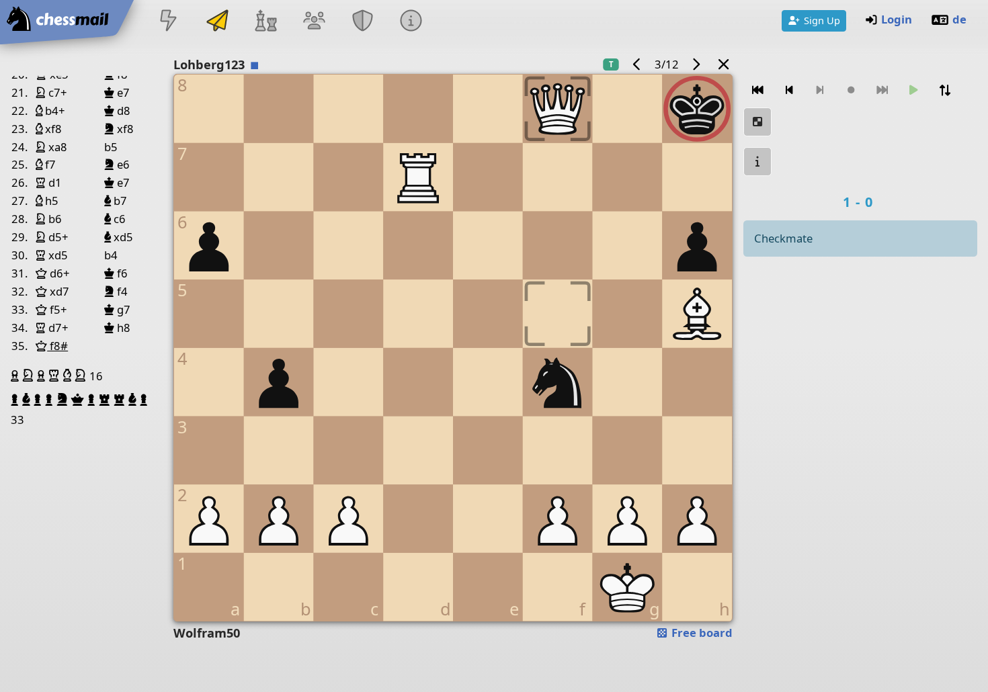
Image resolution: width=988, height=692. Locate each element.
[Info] (411, 22)
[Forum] (314, 22)
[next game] (696, 64)
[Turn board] (945, 90)
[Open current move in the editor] (757, 121)
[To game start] (757, 90)
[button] (16, 375)
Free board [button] (701, 632)
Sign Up (822, 20)
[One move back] (789, 90)
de (959, 19)
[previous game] (636, 64)
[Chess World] (265, 22)
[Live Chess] (169, 22)
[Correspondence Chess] (217, 22)
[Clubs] (363, 22)
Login (896, 19)
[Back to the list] (723, 64)
